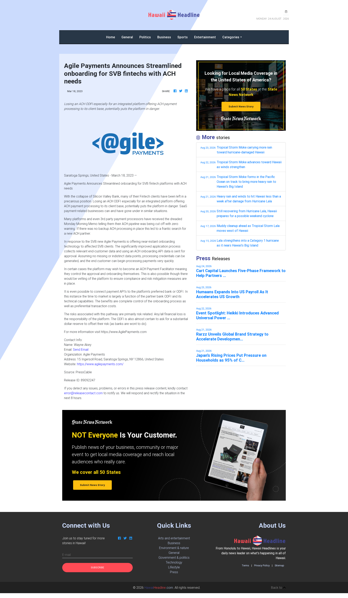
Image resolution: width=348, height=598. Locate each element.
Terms (245, 565)
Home (112, 37)
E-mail (66, 555)
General (127, 37)
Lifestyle (174, 567)
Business (164, 37)
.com (158, 588)
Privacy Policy (262, 565)
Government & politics (174, 557)
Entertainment (205, 37)
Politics (145, 37)
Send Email (80, 349)
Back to (277, 588)
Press (174, 572)
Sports (182, 37)
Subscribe (97, 567)
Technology (174, 562)
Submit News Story (241, 106)
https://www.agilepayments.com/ (100, 364)
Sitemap (279, 565)
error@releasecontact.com (83, 393)
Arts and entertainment (174, 538)
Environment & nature (174, 548)
